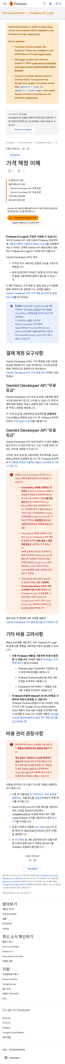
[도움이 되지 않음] (28, 148)
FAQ (4, 998)
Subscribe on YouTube (12, 956)
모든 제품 (6, 1037)
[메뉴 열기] (5, 3)
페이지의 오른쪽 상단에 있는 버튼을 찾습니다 (36, 522)
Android (6, 1018)
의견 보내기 (15, 155)
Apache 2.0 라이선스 (11, 881)
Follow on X (7, 951)
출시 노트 (6, 989)
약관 (4, 1050)
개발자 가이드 (8, 909)
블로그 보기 (7, 941)
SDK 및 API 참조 (9, 914)
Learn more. (34, 34)
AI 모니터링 (18, 839)
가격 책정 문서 (26, 293)
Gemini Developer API (24, 217)
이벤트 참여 (7, 961)
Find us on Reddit (10, 946)
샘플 (4, 919)
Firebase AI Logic (41, 13)
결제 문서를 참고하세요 (30, 622)
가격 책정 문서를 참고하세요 (35, 718)
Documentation (13, 13)
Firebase (10, 142)
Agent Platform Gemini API (25, 222)
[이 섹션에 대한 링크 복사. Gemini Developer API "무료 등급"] (18, 390)
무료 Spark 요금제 (22, 421)
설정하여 (39, 798)
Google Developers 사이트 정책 (16, 884)
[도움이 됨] (23, 148)
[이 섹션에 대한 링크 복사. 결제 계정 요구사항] (46, 354)
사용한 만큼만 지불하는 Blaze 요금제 (28, 244)
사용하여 (32, 768)
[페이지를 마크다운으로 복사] (19, 171)
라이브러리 (7, 923)
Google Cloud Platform (13, 1032)
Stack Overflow (9, 979)
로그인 (58, 3)
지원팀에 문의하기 (10, 974)
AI (56, 142)
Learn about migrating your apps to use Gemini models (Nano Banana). (35, 67)
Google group (9, 984)
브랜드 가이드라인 (10, 993)
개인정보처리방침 (17, 1050)
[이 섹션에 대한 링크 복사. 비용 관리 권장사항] (46, 734)
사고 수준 (39, 827)
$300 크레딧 (33, 309)
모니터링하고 (36, 794)
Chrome (6, 1022)
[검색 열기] (44, 3)
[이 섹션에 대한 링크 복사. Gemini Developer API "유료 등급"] (18, 435)
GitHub (5, 928)
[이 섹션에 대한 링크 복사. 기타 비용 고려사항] (46, 635)
